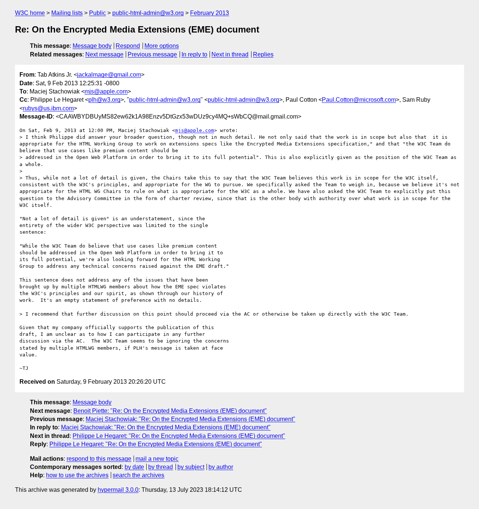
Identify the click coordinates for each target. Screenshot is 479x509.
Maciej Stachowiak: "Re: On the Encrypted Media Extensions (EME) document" (190, 419)
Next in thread (229, 54)
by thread (160, 467)
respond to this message (99, 459)
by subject (190, 467)
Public (97, 13)
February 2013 (209, 13)
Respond (128, 46)
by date (134, 467)
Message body (92, 46)
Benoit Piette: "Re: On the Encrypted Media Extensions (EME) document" (170, 411)
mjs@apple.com (106, 91)
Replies (263, 54)
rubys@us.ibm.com (48, 108)
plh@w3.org (104, 99)
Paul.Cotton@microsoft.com (359, 99)
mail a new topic (157, 459)
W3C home (30, 13)
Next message (104, 54)
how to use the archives (77, 475)
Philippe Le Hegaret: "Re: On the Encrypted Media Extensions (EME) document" (179, 436)
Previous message (152, 54)
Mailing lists (67, 13)
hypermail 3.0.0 (118, 490)
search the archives (138, 475)
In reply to (194, 54)
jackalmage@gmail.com (109, 74)
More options (161, 46)
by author (220, 467)
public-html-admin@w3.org (148, 13)
